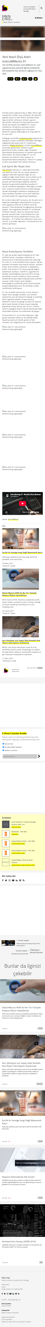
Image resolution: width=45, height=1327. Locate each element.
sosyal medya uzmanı (18, 844)
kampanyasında (25, 138)
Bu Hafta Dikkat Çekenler (13, 747)
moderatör (15, 834)
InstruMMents (36, 145)
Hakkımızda (5, 1285)
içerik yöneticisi (16, 827)
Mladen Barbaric (16, 145)
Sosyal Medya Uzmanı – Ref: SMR (23, 841)
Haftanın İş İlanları (10, 750)
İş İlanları (38, 18)
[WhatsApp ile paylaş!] (30, 79)
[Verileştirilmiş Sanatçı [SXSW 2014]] (22, 1220)
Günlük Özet (8, 744)
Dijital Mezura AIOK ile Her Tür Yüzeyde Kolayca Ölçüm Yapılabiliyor (19, 594)
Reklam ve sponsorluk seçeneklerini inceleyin (16, 1322)
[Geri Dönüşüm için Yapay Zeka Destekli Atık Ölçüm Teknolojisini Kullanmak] (20, 626)
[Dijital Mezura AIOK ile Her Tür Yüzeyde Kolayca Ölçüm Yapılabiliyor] (20, 579)
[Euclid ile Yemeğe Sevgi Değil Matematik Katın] (20, 539)
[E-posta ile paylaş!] (35, 79)
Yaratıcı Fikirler (6, 1306)
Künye (4, 1287)
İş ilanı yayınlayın (7, 1319)
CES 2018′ (6, 170)
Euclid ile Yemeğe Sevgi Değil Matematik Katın (22, 552)
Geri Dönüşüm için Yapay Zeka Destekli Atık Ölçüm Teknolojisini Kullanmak (21, 641)
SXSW (41, 1262)
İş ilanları (6, 817)
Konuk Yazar (15, 669)
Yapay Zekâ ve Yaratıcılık (11, 22)
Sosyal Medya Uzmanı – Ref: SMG (23, 851)
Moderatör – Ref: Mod (19, 832)
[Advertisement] (18, 97)
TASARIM (39, 668)
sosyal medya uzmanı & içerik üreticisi (23, 865)
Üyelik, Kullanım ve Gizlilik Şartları (12, 1289)
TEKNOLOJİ (39, 1084)
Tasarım (9, 1313)
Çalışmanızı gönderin (8, 1317)
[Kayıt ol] (39, 756)
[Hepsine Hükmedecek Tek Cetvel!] (22, 1160)
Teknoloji (16, 1313)
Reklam (4, 1313)
